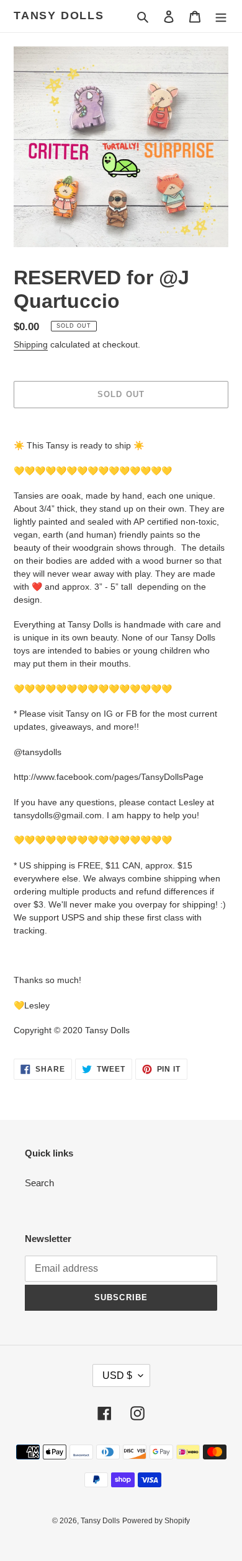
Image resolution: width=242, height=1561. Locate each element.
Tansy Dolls (59, 15)
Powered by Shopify (156, 1520)
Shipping (31, 344)
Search (39, 1183)
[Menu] (221, 16)
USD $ (117, 1375)
